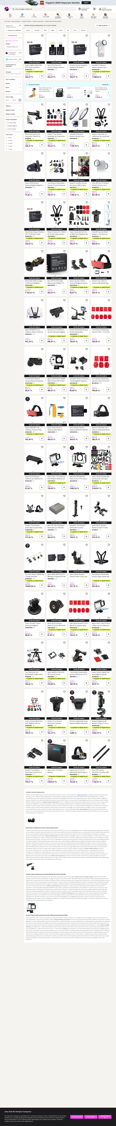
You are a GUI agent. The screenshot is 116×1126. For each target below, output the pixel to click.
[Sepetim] (94, 9)
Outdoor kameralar (82, 795)
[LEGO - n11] (58, 2)
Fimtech (83, 30)
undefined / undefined (14, 30)
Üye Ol (104, 9)
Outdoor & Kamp (26, 21)
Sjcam (28, 30)
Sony (74, 30)
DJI (68, 30)
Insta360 (36, 30)
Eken (45, 30)
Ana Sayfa (7, 21)
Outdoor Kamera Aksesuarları (53, 21)
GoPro (61, 30)
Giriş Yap (108, 9)
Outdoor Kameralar (38, 21)
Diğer (52, 30)
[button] (32, 60)
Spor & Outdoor (16, 21)
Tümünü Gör (105, 84)
